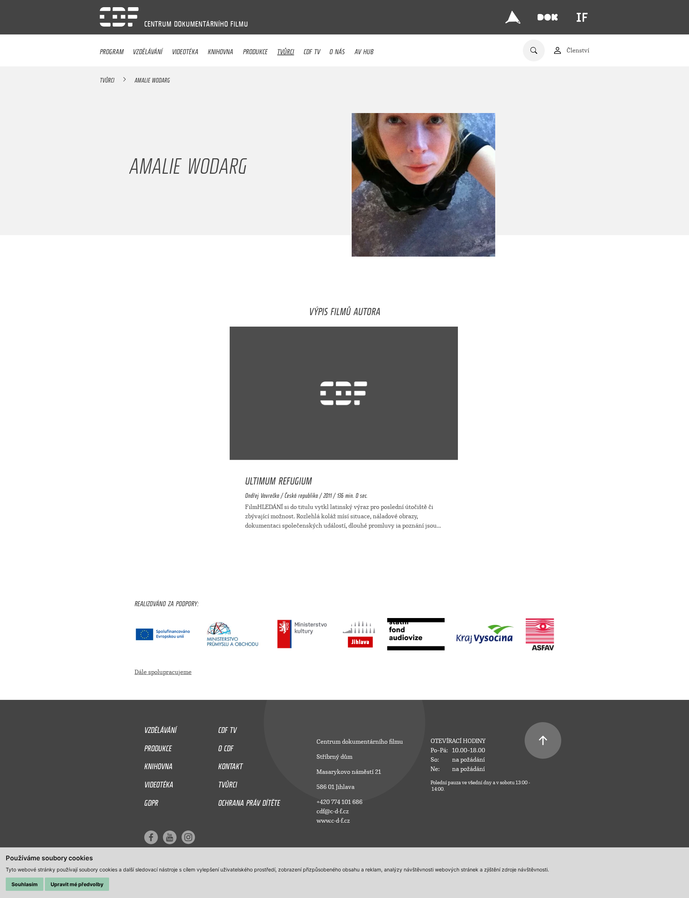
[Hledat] (534, 50)
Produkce (255, 50)
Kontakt (230, 764)
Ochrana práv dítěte (249, 801)
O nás (337, 50)
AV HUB (364, 50)
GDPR (151, 801)
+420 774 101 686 (339, 802)
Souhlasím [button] (24, 884)
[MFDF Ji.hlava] (512, 17)
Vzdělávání (147, 50)
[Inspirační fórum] (582, 17)
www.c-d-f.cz (333, 820)
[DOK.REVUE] (548, 17)
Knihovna (220, 50)
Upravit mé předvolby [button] (77, 884)
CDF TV (312, 50)
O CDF (225, 746)
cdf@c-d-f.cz (333, 811)
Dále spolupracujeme (163, 672)
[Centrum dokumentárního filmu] (119, 17)
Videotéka (185, 50)
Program (111, 50)
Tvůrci (285, 50)
